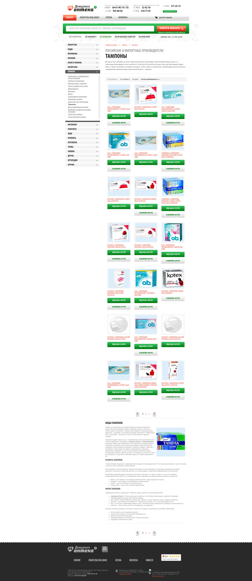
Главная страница (111, 45)
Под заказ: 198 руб (173, 254)
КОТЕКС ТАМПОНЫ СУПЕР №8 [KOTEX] (145, 108)
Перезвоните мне (170, 11)
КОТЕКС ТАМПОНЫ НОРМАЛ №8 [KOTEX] (116, 246)
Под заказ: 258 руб (119, 344)
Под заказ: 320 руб (173, 116)
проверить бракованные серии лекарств (171, 32)
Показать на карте (125, 574)
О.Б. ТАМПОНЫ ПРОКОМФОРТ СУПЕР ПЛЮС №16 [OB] (170, 109)
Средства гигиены (75, 114)
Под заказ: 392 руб (173, 390)
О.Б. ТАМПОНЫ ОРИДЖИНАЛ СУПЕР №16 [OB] (118, 385)
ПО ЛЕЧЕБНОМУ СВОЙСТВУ (125, 37)
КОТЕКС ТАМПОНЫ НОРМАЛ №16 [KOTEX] (144, 246)
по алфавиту (125, 79)
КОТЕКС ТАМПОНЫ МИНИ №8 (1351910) (172, 292)
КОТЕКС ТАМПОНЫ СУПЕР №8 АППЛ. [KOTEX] (172, 384)
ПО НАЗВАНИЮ (106, 37)
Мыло (70, 94)
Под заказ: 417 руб (119, 206)
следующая (154, 413)
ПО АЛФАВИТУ (90, 37)
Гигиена (124, 45)
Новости (149, 560)
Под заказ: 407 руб (146, 252)
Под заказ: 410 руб (119, 300)
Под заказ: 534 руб (173, 208)
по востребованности (149, 79)
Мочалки (71, 91)
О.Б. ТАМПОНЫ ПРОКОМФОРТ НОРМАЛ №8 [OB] (144, 293)
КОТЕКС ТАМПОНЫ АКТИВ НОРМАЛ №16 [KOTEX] (172, 338)
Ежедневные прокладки (77, 97)
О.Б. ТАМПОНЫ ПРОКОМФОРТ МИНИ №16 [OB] (145, 339)
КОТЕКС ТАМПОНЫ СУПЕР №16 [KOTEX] (118, 200)
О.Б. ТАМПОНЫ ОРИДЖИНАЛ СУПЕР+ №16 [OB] (145, 155)
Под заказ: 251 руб (146, 392)
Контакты (123, 18)
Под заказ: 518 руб (173, 162)
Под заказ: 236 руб (119, 162)
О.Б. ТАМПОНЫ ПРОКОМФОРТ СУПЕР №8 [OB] (118, 155)
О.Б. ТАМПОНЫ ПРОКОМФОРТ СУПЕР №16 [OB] (118, 109)
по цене (135, 79)
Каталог (69, 18)
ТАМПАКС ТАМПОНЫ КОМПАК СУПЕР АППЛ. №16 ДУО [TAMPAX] (171, 201)
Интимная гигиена (75, 99)
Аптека (109, 18)
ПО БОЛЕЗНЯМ (144, 37)
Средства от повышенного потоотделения (78, 77)
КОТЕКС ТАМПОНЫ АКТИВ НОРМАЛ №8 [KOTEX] (118, 338)
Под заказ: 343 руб (119, 116)
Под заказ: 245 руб (119, 252)
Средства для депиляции (78, 102)
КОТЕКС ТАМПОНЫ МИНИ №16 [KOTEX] (145, 200)
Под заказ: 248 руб (146, 114)
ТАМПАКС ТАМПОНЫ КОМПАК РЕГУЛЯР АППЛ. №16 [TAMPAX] (172, 155)
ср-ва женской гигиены (77, 117)
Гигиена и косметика (76, 81)
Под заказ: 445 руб (173, 344)
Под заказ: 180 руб (146, 300)
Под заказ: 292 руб (119, 392)
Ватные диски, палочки (77, 83)
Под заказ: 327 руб (146, 162)
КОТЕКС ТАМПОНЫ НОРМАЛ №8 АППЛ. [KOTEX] (115, 293)
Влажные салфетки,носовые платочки (79, 111)
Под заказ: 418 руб (146, 206)
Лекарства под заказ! (89, 18)
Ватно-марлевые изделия (78, 107)
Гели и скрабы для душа (78, 86)
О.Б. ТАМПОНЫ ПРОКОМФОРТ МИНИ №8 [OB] (171, 247)
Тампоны (72, 104)
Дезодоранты (73, 89)
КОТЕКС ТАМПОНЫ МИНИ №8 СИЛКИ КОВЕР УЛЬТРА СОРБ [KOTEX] (145, 385)
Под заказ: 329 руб (146, 346)
